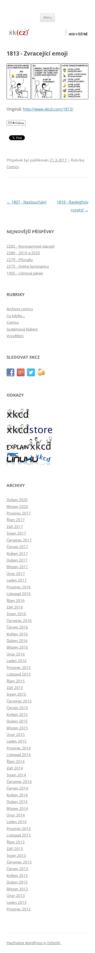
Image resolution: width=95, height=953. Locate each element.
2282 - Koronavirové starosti (31, 246)
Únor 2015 (16, 734)
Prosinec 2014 (19, 748)
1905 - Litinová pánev (25, 273)
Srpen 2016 (16, 613)
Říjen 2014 (16, 761)
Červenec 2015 (19, 701)
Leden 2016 (17, 660)
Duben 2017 (17, 560)
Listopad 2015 (19, 674)
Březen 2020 (17, 506)
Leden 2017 (17, 580)
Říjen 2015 (16, 680)
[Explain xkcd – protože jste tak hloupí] (30, 448)
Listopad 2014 (19, 754)
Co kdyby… (16, 315)
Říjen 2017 (16, 519)
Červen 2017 (17, 546)
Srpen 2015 (16, 694)
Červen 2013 (17, 868)
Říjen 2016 (16, 600)
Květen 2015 (17, 714)
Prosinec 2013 (19, 828)
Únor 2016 (16, 654)
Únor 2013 (16, 895)
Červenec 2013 (19, 862)
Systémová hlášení (22, 329)
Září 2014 (15, 768)
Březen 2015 (17, 727)
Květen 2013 (17, 875)
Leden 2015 (17, 741)
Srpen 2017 (16, 533)
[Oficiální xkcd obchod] (30, 433)
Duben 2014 (17, 801)
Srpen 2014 (16, 774)
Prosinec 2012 (19, 909)
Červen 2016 (17, 627)
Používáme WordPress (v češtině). (34, 943)
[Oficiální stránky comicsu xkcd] (18, 417)
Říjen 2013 (16, 841)
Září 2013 (15, 848)
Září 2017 (15, 526)
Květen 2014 (17, 794)
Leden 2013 (17, 902)
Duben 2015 (17, 721)
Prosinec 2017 (19, 513)
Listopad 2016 (19, 593)
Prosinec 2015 (19, 667)
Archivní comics (20, 308)
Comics (13, 166)
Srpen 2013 (16, 855)
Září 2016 (15, 607)
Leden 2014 (17, 821)
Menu (47, 17)
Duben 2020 (17, 499)
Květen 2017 (17, 553)
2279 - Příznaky (20, 259)
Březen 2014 (17, 808)
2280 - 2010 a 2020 (23, 252)
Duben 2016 (17, 640)
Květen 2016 (17, 634)
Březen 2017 (17, 566)
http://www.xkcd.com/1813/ (48, 109)
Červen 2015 (17, 707)
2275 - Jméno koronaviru (28, 266)
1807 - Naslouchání (26, 202)
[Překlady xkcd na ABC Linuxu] (30, 463)
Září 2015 (15, 687)
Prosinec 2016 (19, 587)
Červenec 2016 (19, 620)
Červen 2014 (17, 788)
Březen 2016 (17, 647)
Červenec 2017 (19, 540)
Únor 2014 (16, 815)
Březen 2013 (17, 888)
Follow (19, 123)
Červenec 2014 (19, 781)
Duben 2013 (17, 882)
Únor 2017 (16, 573)
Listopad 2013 (19, 835)
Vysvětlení (15, 335)
